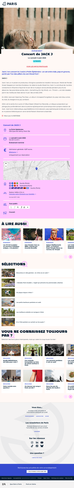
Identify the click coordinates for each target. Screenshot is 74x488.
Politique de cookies (57, 478)
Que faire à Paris (16, 484)
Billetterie (12, 152)
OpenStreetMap (62, 179)
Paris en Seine (31, 484)
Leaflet (55, 179)
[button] (37, 168)
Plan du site (68, 478)
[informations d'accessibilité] (19, 207)
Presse (40, 478)
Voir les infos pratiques (37, 66)
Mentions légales (7, 478)
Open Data (46, 478)
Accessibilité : (24, 478)
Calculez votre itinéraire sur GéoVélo (21, 194)
